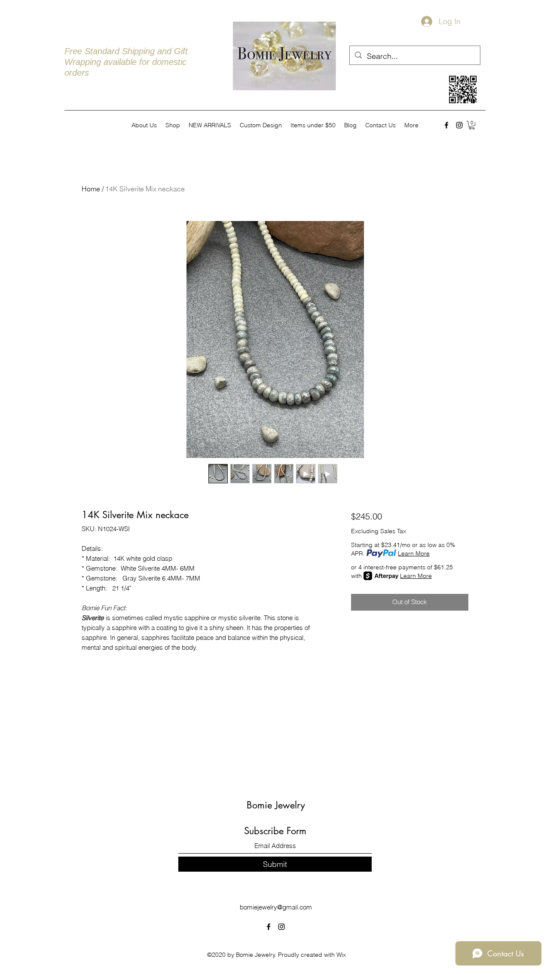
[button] (472, 125)
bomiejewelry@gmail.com (276, 907)
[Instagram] (459, 125)
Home (91, 188)
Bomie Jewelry (276, 805)
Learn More (414, 553)
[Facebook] (446, 125)
